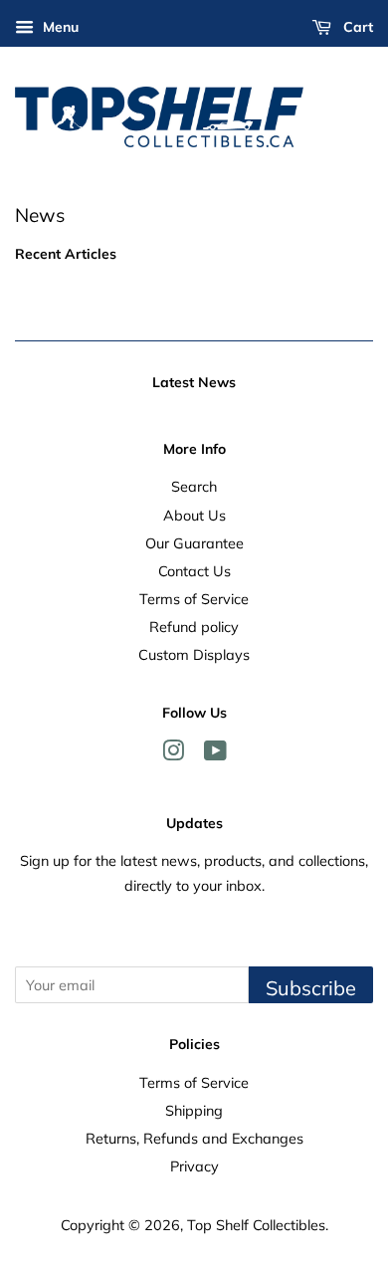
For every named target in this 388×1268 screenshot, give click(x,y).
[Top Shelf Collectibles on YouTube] (215, 753)
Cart (356, 27)
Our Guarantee (194, 542)
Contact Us (194, 570)
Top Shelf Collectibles (256, 1224)
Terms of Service (194, 598)
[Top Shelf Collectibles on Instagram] (173, 753)
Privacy (194, 1166)
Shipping (194, 1110)
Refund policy (194, 626)
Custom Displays (194, 654)
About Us (194, 515)
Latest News (194, 382)
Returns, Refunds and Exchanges (194, 1138)
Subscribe (311, 987)
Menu (59, 27)
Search (194, 486)
